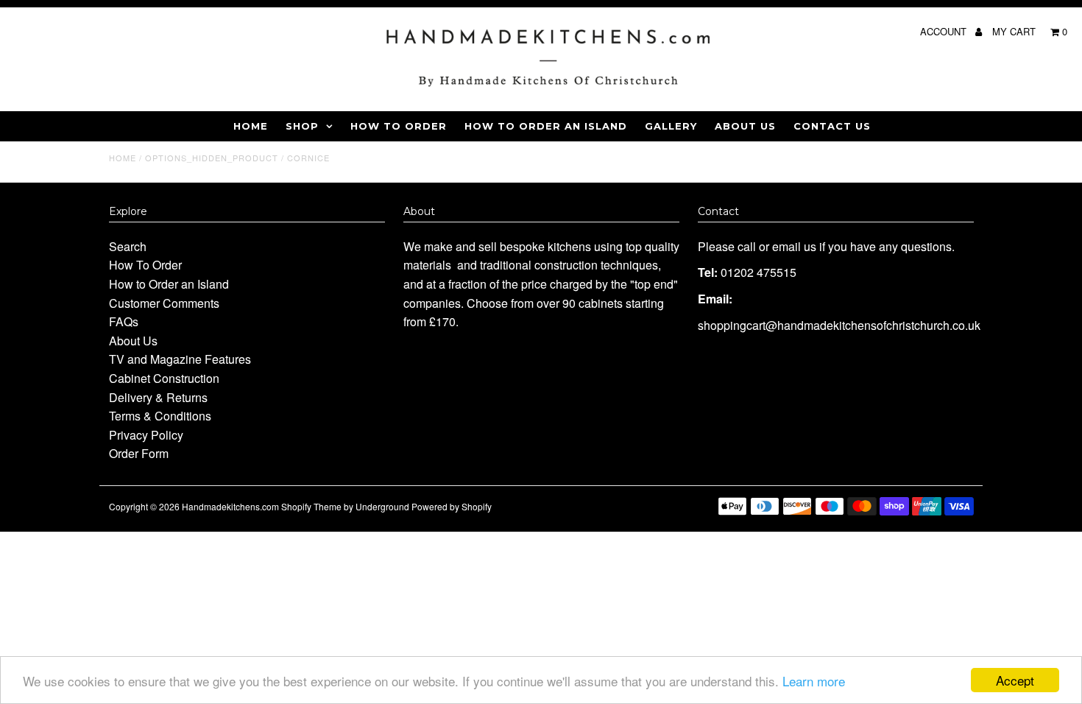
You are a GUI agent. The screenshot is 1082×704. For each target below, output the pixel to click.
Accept (1015, 680)
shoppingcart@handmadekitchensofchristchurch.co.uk (839, 325)
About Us (745, 126)
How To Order (398, 126)
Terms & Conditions (160, 415)
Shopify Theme (311, 506)
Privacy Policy (146, 434)
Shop (302, 126)
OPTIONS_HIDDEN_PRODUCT (211, 157)
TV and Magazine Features (180, 359)
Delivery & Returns (158, 397)
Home (250, 126)
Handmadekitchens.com (230, 506)
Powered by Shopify (451, 506)
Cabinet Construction (164, 378)
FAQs (123, 321)
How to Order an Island (545, 126)
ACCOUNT (944, 31)
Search (127, 246)
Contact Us (832, 126)
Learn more (813, 681)
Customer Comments (164, 303)
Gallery (671, 126)
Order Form (139, 453)
